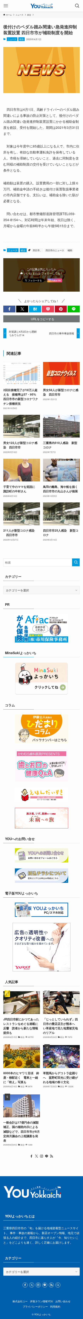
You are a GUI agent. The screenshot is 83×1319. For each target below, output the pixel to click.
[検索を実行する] (76, 562)
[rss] (51, 1156)
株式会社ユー (20, 1301)
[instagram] (41, 1156)
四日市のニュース (55, 250)
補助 (70, 250)
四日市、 (37, 250)
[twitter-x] (36, 1156)
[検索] (57, 1285)
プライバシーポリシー (35, 1306)
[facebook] (31, 1156)
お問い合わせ (62, 1301)
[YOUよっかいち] (41, 6)
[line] (46, 1156)
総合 (21, 39)
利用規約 (55, 1306)
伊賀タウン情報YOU (41, 1301)
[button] (9, 309)
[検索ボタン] (77, 6)
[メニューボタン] (6, 6)
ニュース (12, 39)
